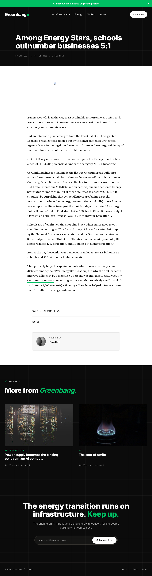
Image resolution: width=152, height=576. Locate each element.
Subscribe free (104, 540)
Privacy (134, 569)
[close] (148, 3)
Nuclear (91, 14)
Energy (78, 14)
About (103, 14)
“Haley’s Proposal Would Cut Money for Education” (77, 216)
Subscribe (138, 14)
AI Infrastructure (61, 14)
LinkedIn (47, 311)
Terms (144, 569)
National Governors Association (56, 234)
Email (57, 311)
